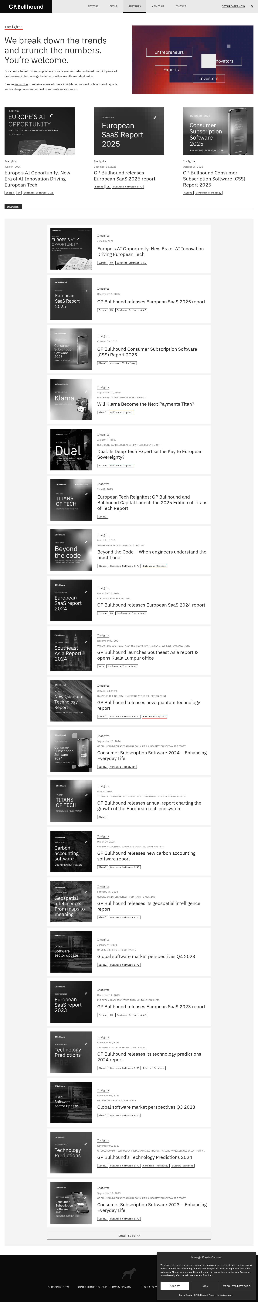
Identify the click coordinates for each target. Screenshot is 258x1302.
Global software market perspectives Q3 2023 (146, 1107)
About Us (158, 6)
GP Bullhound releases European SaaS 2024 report (151, 605)
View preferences (236, 1286)
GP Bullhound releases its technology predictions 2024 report (149, 1057)
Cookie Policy (185, 1295)
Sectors (93, 6)
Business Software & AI (38, 192)
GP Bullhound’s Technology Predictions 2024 (144, 1157)
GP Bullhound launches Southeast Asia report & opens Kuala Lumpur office (147, 655)
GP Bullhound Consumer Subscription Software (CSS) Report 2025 (214, 178)
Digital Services (153, 1068)
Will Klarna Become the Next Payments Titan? (145, 404)
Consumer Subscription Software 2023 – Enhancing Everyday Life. (152, 1207)
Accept (175, 1286)
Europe (10, 192)
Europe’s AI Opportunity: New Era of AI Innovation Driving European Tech (37, 178)
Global (188, 192)
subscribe (21, 84)
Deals (113, 6)
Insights (135, 6)
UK (19, 192)
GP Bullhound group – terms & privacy (213, 1295)
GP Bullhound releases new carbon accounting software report (146, 856)
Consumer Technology (208, 192)
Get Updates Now (233, 6)
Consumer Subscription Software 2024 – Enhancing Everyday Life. (152, 755)
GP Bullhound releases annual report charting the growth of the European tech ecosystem (149, 806)
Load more (126, 1235)
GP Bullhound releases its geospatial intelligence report (148, 906)
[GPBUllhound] (26, 6)
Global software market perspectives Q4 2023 (146, 956)
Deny (205, 1286)
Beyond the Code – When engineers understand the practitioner (151, 554)
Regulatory (149, 1287)
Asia (101, 666)
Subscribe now (58, 1287)
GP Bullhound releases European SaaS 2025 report (124, 175)
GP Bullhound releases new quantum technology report (148, 705)
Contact (180, 6)
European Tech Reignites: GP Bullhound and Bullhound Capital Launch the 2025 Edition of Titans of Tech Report (152, 502)
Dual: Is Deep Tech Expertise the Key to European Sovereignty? (149, 454)
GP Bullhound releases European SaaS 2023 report (151, 1006)
